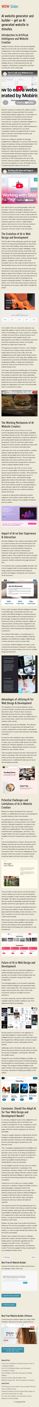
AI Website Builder (18, 1262)
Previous (6, 1257)
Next (34, 1257)
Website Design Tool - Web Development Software (18, 1380)
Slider (10, 6)
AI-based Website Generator (23, 430)
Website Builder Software (21, 1315)
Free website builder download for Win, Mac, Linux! (12, 1350)
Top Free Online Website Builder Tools (14, 1378)
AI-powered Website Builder (11, 214)
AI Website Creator (24, 348)
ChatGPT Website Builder (11, 1295)
